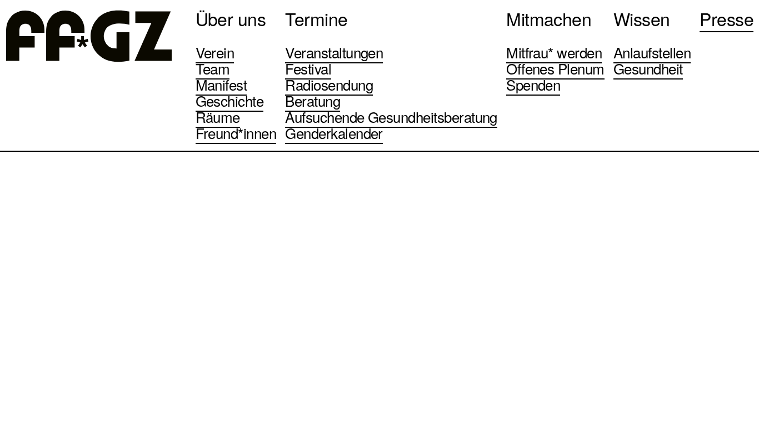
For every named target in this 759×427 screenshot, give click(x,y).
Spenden (533, 84)
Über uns (231, 18)
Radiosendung (329, 84)
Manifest (221, 84)
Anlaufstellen (652, 52)
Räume (218, 116)
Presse (726, 18)
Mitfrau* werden (554, 52)
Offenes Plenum (555, 68)
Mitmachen (548, 18)
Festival (308, 68)
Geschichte (230, 100)
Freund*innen (236, 132)
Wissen (641, 18)
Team (213, 68)
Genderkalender (334, 132)
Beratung (312, 100)
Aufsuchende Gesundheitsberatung (391, 116)
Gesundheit (648, 68)
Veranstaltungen (334, 52)
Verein (215, 52)
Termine (316, 18)
